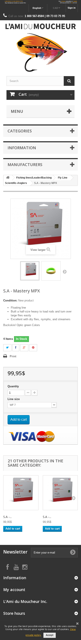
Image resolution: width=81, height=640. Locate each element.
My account (14, 589)
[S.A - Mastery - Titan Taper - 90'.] (60, 492)
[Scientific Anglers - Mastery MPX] (29, 270)
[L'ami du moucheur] (40, 48)
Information (22, 147)
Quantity (13, 386)
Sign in (72, 7)
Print (13, 356)
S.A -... (7, 517)
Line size (14, 399)
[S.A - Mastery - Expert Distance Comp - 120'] (20, 492)
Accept (49, 635)
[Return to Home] (8, 177)
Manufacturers (25, 164)
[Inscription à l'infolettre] (40, 2)
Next (64, 271)
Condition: (10, 300)
